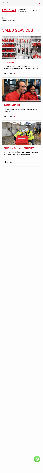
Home (4, 18)
